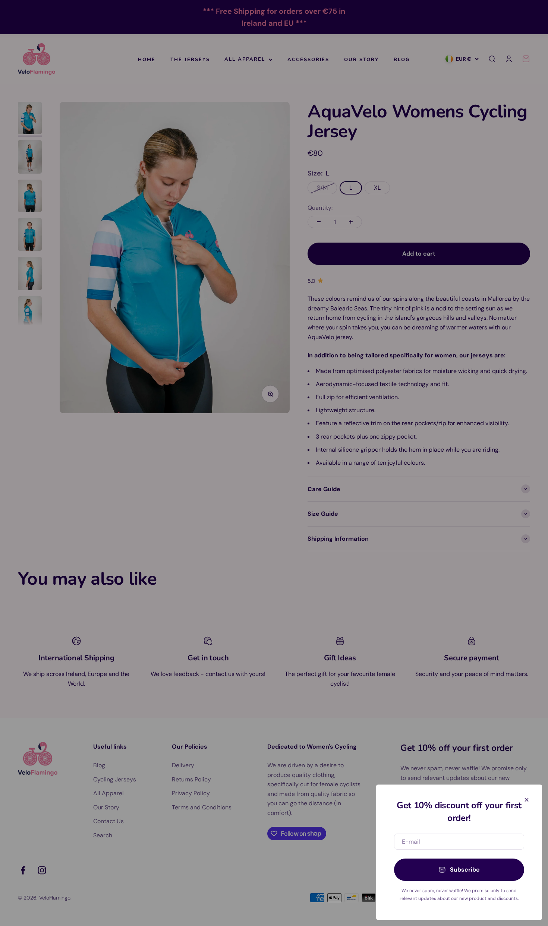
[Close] (526, 799)
